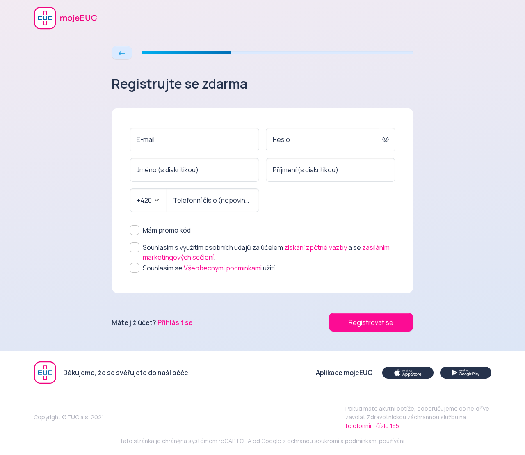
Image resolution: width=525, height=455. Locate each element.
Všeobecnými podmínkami (223, 267)
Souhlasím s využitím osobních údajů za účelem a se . (266, 252)
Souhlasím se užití (209, 267)
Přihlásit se (175, 322)
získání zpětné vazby (315, 247)
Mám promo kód (167, 230)
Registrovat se (371, 322)
